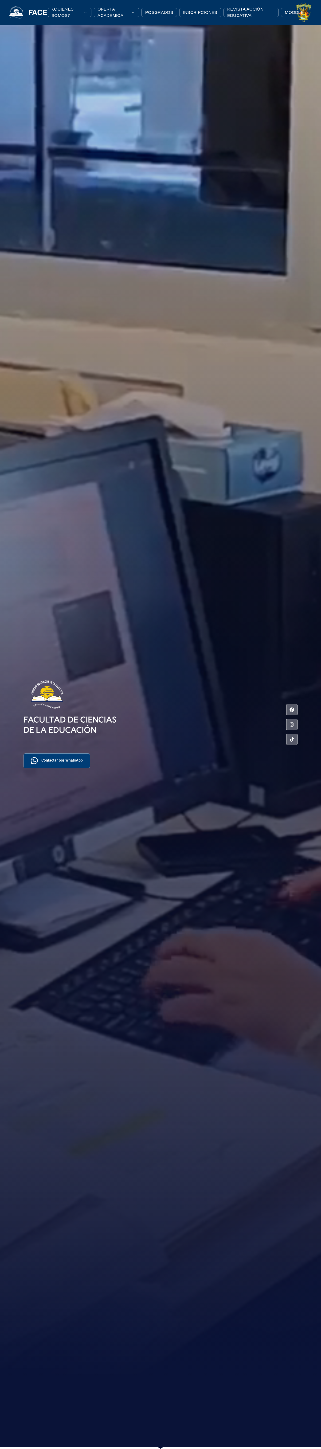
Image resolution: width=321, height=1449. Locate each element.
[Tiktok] (292, 739)
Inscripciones (200, 12)
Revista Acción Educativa (245, 12)
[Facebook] (292, 709)
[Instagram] (292, 724)
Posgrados (159, 12)
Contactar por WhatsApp (62, 760)
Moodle (294, 12)
